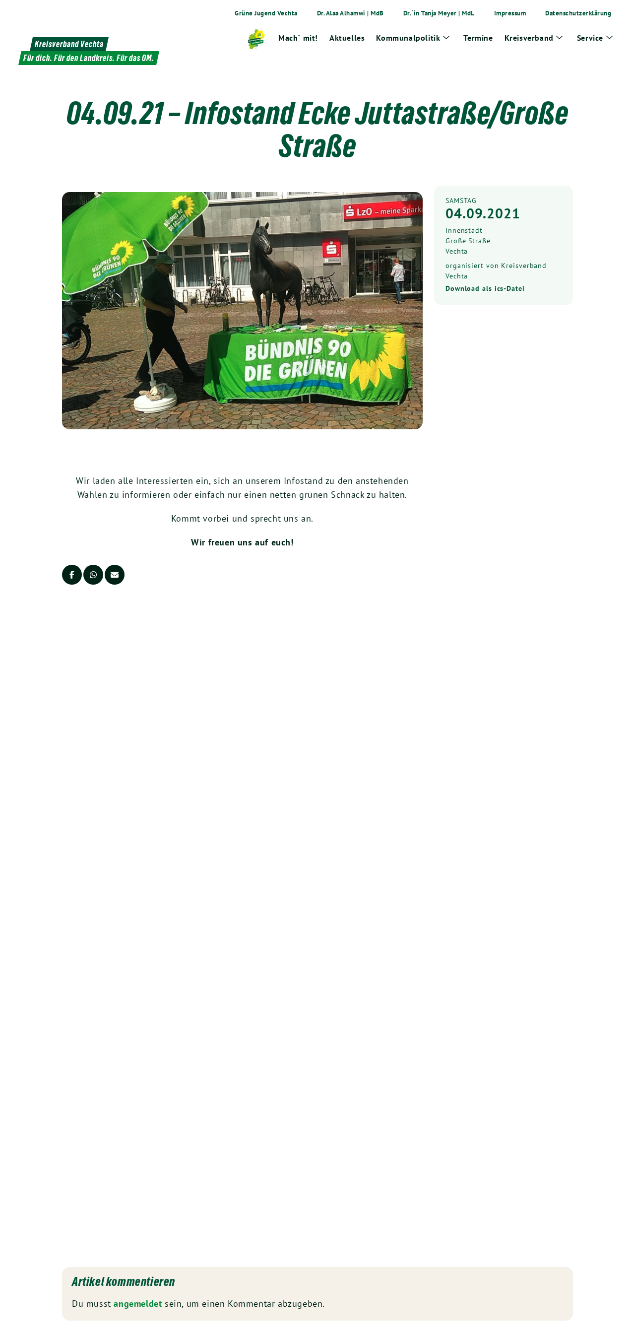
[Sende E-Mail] (115, 575)
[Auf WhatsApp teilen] (93, 575)
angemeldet (138, 1303)
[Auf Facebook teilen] (72, 575)
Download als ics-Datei (485, 288)
